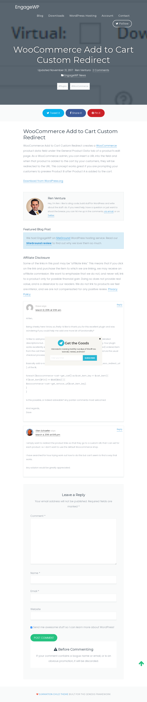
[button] (73, 350)
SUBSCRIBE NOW (90, 359)
